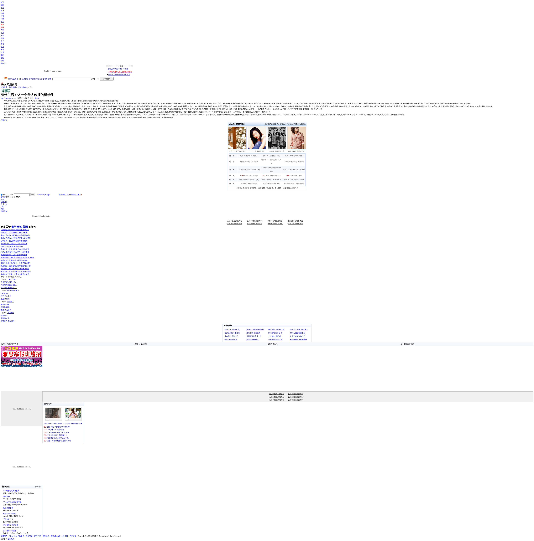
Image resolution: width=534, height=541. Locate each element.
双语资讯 (253, 188)
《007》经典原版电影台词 (294, 156)
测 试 (231, 184)
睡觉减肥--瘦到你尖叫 (276, 330)
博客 (2, 22)
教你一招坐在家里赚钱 (298, 340)
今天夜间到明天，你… (9, 282)
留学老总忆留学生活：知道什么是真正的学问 (17, 258)
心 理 (231, 180)
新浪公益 (11, 277)
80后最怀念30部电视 (250, 176)
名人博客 (278, 188)
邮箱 (2, 58)
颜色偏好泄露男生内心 (296, 151)
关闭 (2, 209)
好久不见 (7, 296)
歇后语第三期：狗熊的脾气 (294, 184)
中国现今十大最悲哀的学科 (294, 162)
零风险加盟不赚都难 (232, 333)
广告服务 (21, 536)
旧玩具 (3, 307)
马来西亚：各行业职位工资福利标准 (14, 233)
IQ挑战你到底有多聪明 (271, 184)
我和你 (6, 299)
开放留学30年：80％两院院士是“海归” (15, 230)
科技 (2, 19)
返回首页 (4, 211)
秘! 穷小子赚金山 (252, 340)
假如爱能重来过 (13, 290)
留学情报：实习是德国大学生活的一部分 (16, 271)
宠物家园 (11, 321)
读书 (2, 41)
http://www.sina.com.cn (8, 98)
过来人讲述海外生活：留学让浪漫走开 (15, 252)
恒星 (2, 299)
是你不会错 (5, 304)
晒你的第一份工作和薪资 (249, 162)
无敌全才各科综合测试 (249, 184)
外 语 (231, 156)
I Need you (4, 293)
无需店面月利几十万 (253, 336)
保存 (2, 199)
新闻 (2, 5)
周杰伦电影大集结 (295, 176)
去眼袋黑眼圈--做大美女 (299, 330)
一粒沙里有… (12, 279)
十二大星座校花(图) (257, 151)
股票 (2, 16)
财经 (2, 13)
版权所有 (11, 539)
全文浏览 (4, 202)
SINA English (55, 536)
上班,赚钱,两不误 (274, 336)
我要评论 (4, 120)
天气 (2, 49)
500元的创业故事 (231, 340)
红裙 (2, 296)
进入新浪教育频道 (237, 124)
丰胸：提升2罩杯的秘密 (255, 330)
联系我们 (29, 536)
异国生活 (12, 87)
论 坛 (231, 162)
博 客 (231, 170)
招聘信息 (37, 536)
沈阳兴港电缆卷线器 (275, 221)
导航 (2, 61)
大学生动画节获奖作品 (272, 176)
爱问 (2, 55)
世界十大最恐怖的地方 (237, 151)
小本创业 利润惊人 (231, 336)
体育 (2, 8)
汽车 (2, 30)
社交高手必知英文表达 (271, 156)
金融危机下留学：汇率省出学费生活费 (15, 274)
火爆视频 (286, 188)
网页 (5, 195)
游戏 (2, 36)
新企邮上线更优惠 (407, 344)
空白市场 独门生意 (253, 333)
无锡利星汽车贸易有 (275, 224)
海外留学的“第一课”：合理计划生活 (14, 255)
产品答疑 (73, 536)
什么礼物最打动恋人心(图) (249, 180)
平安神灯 (10, 313)
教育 (2, 44)
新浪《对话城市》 (141, 344)
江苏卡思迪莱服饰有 (234, 221)
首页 (2, 2)
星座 (2, 47)
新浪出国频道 (23, 87)
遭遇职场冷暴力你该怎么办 (271, 180)
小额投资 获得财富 (275, 340)
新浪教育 (4, 87)
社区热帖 (288, 124)
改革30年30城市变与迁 (9, 344)
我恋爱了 (7, 310)
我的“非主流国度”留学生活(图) (12, 246)
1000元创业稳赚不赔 (297, 333)
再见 (7, 307)
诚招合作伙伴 (273, 344)
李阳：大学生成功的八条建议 (294, 170)
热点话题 (269, 188)
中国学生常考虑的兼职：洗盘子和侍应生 (16, 263)
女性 (2, 38)
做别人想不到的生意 (232, 330)
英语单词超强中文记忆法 (249, 156)
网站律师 (46, 536)
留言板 (3, 197)
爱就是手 (10, 302)
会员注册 (64, 536)
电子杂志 (18, 277)
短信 (2, 52)
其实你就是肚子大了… (9, 288)
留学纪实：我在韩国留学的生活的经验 (15, 269)
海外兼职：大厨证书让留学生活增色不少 (16, 266)
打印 (2, 207)
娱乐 (2, 11)
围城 (2, 310)
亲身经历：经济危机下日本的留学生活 (15, 249)
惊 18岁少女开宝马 (275, 333)
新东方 (37, 98)
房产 (2, 33)
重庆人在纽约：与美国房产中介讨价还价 (16, 238)
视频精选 (302, 124)
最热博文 (295, 124)
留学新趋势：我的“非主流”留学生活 (14, 244)
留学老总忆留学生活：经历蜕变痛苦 (14, 260)
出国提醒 (261, 188)
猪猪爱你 (4, 316)
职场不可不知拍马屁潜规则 (294, 180)
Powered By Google (43, 195)
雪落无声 (4, 321)
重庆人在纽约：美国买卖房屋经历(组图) (15, 235)
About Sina (13, 536)
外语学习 (267, 124)
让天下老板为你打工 (297, 336)
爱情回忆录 (5, 318)
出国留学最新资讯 (278, 124)
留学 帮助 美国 (19, 226)
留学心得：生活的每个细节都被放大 (14, 241)
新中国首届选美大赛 (276, 151)
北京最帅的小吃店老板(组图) (249, 170)
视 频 (231, 176)
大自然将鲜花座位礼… (9, 285)
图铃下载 (4, 277)
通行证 (3, 63)
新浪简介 (4, 536)
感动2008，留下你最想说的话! (70, 195)
